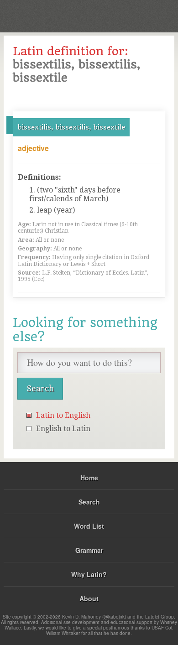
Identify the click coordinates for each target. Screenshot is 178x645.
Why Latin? (89, 574)
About (89, 598)
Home (89, 477)
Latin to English (63, 415)
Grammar (89, 550)
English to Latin (63, 428)
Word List (89, 526)
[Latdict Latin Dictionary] (148, 15)
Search (89, 501)
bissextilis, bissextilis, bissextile (71, 127)
